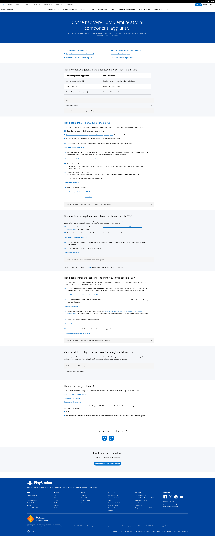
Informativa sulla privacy (127, 531)
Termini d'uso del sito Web (143, 531)
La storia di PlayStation (33, 508)
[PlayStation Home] (3, 4)
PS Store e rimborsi (87, 9)
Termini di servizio (140, 495)
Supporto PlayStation (38, 487)
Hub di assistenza (113, 495)
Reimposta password (114, 505)
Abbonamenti (102, 9)
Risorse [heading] (138, 492)
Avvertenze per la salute (142, 503)
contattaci (88, 267)
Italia (32, 531)
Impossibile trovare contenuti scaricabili (80, 54)
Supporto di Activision (72, 398)
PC (167, 9)
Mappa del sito (156, 531)
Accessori (47, 4)
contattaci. (88, 197)
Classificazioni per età (141, 500)
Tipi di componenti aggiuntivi (76, 50)
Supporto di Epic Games (72, 402)
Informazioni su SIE (32, 495)
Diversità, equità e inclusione (89, 503)
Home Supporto (7, 9)
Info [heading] (28, 492)
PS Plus (36, 4)
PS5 (17, 4)
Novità (58, 4)
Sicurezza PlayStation (114, 497)
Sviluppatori (138, 505)
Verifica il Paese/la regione (120, 54)
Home (28, 487)
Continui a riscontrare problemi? (122, 58)
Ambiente (84, 495)
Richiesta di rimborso (114, 508)
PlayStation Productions (33, 503)
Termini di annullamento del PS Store (145, 497)
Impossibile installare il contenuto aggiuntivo (127, 50)
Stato (109, 500)
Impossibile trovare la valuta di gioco (79, 58)
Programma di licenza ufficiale (143, 508)
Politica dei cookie (167, 531)
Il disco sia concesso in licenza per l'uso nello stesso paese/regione (89, 135)
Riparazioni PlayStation (114, 503)
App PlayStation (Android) (170, 504)
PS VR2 (56, 500)
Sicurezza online (144, 9)
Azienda (29, 505)
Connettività (158, 9)
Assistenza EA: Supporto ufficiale (75, 394)
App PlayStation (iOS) (168, 501)
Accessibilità (84, 497)
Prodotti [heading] (57, 492)
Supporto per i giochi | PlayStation (55, 487)
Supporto (69, 4)
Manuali (110, 510)
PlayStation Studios (32, 500)
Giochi (26, 4)
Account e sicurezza (70, 9)
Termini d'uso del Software (180, 531)
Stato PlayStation (53, 9)
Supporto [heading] (111, 492)
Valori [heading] (83, 492)
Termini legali (115, 531)
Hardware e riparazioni (127, 9)
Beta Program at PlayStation (170, 506)
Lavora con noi (31, 497)
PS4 (55, 497)
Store (9, 4)
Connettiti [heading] (166, 492)
